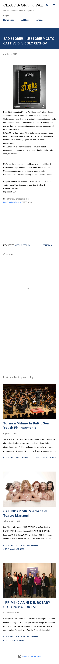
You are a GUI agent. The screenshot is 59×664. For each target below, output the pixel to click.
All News (25, 20)
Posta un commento (27, 545)
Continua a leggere (45, 457)
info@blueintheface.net (12, 202)
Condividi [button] (47, 245)
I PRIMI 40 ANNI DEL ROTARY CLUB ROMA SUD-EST (26, 604)
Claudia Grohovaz (23, 5)
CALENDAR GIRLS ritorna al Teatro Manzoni (25, 513)
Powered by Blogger (31, 656)
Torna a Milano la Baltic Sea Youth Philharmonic (26, 425)
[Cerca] (47, 5)
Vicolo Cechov (22, 245)
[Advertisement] (29, 347)
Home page (8, 20)
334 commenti (23, 457)
